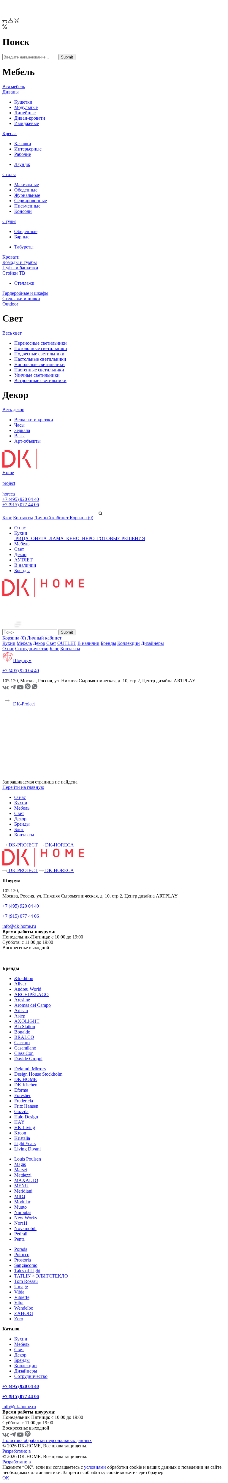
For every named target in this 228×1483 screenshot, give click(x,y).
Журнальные (27, 195)
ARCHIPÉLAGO (31, 994)
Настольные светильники (40, 359)
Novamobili (25, 1228)
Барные (21, 236)
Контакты (23, 517)
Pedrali (20, 1233)
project (8, 483)
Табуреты (24, 246)
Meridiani (23, 1191)
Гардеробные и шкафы (25, 293)
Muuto (20, 1207)
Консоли (23, 211)
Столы (9, 174)
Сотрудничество (31, 648)
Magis (20, 1164)
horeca (8, 493)
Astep (19, 1015)
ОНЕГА (39, 538)
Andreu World (27, 989)
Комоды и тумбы (19, 262)
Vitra (18, 1302)
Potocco (21, 1254)
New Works (25, 1217)
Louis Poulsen (27, 1158)
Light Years (25, 1143)
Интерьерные (28, 148)
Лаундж (22, 164)
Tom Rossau (26, 1281)
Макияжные (26, 184)
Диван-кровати (29, 118)
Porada (20, 1249)
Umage (21, 1286)
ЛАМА (56, 538)
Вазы (19, 435)
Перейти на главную (23, 787)
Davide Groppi (28, 1058)
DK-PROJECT (22, 844)
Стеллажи (24, 283)
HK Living (24, 1127)
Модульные (26, 107)
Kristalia (22, 1138)
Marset (20, 1169)
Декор (20, 554)
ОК (5, 1477)
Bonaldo (22, 1031)
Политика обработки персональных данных (47, 1440)
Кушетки (23, 102)
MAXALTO (26, 1180)
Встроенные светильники (40, 380)
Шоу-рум (22, 660)
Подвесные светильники (39, 353)
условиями (95, 1467)
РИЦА (22, 538)
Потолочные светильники (40, 348)
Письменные (27, 205)
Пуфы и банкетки (20, 267)
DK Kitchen (25, 1084)
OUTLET (66, 643)
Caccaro (22, 1042)
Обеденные (25, 189)
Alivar (20, 983)
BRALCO (24, 1037)
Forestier (22, 1095)
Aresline (22, 999)
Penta (19, 1239)
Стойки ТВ (13, 273)
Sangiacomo (25, 1265)
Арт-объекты (27, 441)
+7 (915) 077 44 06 (20, 504)
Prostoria (22, 1259)
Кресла (9, 133)
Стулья (9, 221)
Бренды (22, 570)
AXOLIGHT (26, 1021)
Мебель (21, 543)
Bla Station (24, 1026)
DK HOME (25, 1079)
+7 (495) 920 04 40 (20, 499)
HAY (19, 1122)
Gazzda (21, 1111)
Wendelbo (23, 1308)
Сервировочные (30, 200)
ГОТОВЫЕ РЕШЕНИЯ (120, 538)
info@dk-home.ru (19, 926)
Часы (19, 425)
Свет (19, 549)
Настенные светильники (39, 369)
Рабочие (22, 154)
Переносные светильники (40, 343)
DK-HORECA (59, 844)
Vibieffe (21, 1297)
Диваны (10, 91)
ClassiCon (24, 1053)
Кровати (11, 256)
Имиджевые (26, 123)
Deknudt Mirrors (30, 1068)
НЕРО (88, 538)
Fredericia (23, 1100)
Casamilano (25, 1047)
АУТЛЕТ (23, 559)
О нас (20, 527)
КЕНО (73, 538)
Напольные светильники (39, 364)
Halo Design (26, 1116)
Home (8, 472)
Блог (7, 517)
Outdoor (10, 303)
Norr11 (21, 1223)
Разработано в (16, 1451)
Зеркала (22, 430)
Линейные (25, 112)
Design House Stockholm (38, 1074)
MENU (21, 1185)
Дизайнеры (152, 643)
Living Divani (27, 1148)
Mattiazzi (22, 1174)
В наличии (25, 565)
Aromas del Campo (32, 1005)
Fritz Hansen (26, 1106)
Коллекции (128, 643)
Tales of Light (27, 1270)
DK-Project (23, 703)
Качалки (22, 143)
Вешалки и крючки (33, 419)
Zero (18, 1318)
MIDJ (19, 1196)
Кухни (20, 533)
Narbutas (22, 1212)
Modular (22, 1201)
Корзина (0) (81, 517)
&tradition (23, 978)
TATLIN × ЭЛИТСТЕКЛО (41, 1275)
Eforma (21, 1090)
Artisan (21, 1010)
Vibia (19, 1291)
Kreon (20, 1132)
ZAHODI (23, 1313)
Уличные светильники (37, 375)
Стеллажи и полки (21, 298)
